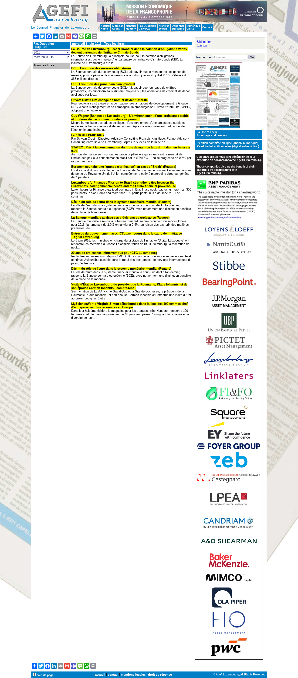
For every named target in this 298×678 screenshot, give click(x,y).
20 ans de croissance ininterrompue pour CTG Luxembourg (114, 253)
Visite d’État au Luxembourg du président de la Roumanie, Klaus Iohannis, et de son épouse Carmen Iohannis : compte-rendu (129, 286)
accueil (100, 674)
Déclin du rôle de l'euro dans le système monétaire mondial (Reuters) (121, 202)
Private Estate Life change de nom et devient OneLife (109, 100)
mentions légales (133, 674)
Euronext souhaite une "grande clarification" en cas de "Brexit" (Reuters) (123, 166)
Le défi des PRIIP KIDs (87, 135)
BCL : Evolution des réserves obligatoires (101, 68)
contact (113, 674)
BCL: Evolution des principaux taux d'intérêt (103, 84)
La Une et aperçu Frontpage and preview (212, 134)
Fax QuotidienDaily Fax (147, 27)
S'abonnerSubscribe (178, 27)
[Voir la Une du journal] (218, 129)
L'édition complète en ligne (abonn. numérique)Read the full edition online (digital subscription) (228, 144)
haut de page (45, 675)
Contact (207, 27)
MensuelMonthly (131, 27)
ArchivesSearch (164, 27)
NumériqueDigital (193, 27)
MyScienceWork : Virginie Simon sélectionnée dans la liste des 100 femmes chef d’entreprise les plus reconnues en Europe (129, 305)
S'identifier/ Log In (204, 43)
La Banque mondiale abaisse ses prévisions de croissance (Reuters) (120, 217)
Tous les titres (44, 65)
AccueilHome (105, 27)
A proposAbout (117, 27)
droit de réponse (160, 674)
